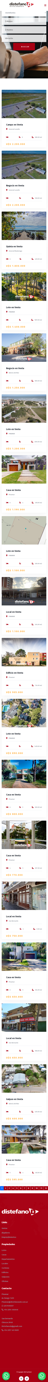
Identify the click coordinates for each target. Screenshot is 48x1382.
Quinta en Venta (14, 246)
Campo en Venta (14, 124)
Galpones (5, 1277)
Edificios (5, 1272)
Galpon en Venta (14, 1099)
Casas (4, 1255)
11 (41, 1188)
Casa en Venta (13, 490)
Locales (5, 1263)
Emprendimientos (9, 1237)
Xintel (29, 1372)
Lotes (4, 1250)
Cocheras (5, 1268)
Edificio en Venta (14, 672)
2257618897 (8, 1306)
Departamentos (8, 1259)
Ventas (4, 1228)
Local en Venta (13, 612)
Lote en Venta (13, 307)
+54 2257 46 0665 (11, 1330)
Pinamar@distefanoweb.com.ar (15, 1302)
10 (37, 1188)
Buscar (25, 47)
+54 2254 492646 (10, 1310)
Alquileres (6, 1233)
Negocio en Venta (15, 185)
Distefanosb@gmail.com (12, 1326)
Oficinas (5, 1281)
